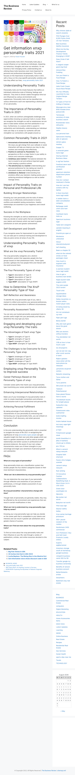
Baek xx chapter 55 (63, 250)
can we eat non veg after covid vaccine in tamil (63, 353)
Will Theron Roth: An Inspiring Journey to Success (21, 567)
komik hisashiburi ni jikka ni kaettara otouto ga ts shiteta (63, 440)
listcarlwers (60, 578)
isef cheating (61, 247)
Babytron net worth (63, 502)
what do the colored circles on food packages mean (63, 256)
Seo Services (61, 651)
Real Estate (60, 639)
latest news (60, 624)
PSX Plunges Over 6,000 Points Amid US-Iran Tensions (63, 38)
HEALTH (59, 615)
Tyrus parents (61, 383)
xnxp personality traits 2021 (33, 80)
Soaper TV (60, 147)
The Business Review (11, 7)
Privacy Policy (26, 10)
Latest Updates (34, 4)
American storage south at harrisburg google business (63, 550)
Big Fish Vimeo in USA (16, 552)
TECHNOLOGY (61, 663)
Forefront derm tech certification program (63, 167)
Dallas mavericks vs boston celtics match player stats (63, 301)
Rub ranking (60, 471)
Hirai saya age (61, 506)
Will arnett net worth (63, 386)
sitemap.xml (61, 770)
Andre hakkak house (63, 421)
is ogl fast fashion (62, 161)
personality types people (28, 435)
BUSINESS (9, 563)
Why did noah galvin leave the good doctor (63, 326)
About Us (48, 10)
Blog (44, 4)
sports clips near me (63, 657)
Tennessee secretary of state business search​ (62, 117)
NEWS (15, 563)
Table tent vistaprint (63, 225)
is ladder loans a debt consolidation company (63, 201)
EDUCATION (60, 612)
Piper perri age (61, 318)
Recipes (59, 642)
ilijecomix (59, 494)
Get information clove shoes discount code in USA (27, 559)
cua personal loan (62, 133)
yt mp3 (58, 430)
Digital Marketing (62, 609)
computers (60, 606)
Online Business (62, 636)
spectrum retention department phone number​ (63, 174)
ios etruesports (61, 348)
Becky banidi (61, 321)
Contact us (38, 10)
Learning (59, 630)
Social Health (61, 654)
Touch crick (60, 290)
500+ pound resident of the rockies (61, 522)
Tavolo (58, 660)
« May (63, 711)
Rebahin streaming (63, 374)
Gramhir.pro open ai (63, 233)
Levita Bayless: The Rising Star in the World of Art (27, 556)
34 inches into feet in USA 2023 (20, 554)
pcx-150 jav (60, 446)
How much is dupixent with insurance (61, 263)
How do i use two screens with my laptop (62, 187)
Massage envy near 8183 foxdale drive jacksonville (63, 109)
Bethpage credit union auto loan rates (62, 208)
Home (24, 4)
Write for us (55, 4)
